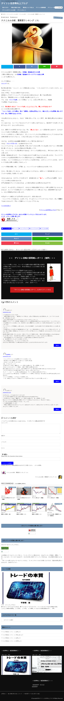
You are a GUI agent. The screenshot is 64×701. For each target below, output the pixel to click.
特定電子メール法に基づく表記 (32, 693)
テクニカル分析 (44, 228)
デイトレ (16, 228)
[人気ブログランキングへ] (32, 530)
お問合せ (3, 693)
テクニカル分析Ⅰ (7, 228)
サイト (3, 448)
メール (3, 442)
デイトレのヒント (22, 10)
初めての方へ (5, 7)
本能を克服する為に (16, 7)
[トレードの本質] (26, 603)
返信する (57, 345)
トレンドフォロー (34, 228)
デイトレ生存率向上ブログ (14, 3)
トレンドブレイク (24, 228)
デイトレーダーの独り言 (54, 7)
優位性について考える (28, 7)
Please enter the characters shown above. (11, 456)
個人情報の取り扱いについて (15, 693)
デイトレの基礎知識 (41, 7)
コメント (4, 422)
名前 (3, 435)
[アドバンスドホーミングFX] (47, 671)
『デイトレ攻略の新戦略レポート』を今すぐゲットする (32, 290)
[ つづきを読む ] (6, 205)
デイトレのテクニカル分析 (8, 10)
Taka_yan (18, 634)
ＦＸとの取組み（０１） (7, 631)
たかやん (8, 354)
